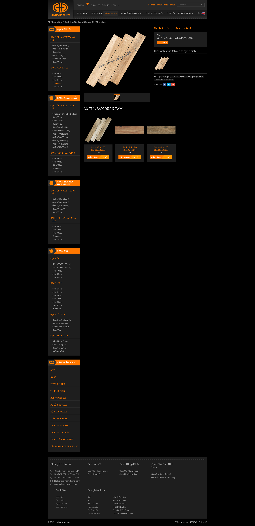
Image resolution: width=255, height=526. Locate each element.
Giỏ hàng (82, 5)
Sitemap (116, 5)
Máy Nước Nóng (59, 418)
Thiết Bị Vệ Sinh (59, 425)
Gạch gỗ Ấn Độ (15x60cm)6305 (98, 148)
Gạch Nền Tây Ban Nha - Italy (63, 219)
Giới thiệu (96, 13)
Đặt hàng (162, 43)
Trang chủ (82, 13)
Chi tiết (104, 157)
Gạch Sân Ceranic (60, 326)
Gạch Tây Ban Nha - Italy (65, 183)
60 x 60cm (57, 73)
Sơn (52, 370)
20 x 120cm (57, 86)
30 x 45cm (57, 274)
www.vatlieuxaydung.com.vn (65, 484)
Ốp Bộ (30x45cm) (60, 134)
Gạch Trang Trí (59, 55)
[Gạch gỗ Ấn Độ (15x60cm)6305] (98, 130)
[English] (203, 13)
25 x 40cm (57, 277)
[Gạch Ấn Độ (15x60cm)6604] (162, 63)
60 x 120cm (57, 80)
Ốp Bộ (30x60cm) (60, 137)
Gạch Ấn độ (70, 22)
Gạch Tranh (57, 62)
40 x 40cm (57, 305)
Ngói (53, 377)
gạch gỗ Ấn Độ (198, 77)
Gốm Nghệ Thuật (60, 341)
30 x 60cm (57, 271)
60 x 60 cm (57, 158)
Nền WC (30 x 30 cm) (61, 264)
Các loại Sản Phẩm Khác (64, 446)
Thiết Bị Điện (57, 391)
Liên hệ (200, 13)
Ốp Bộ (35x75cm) (60, 144)
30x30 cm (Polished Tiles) (64, 114)
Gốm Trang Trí (59, 344)
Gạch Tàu (56, 330)
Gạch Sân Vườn (59, 58)
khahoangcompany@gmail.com (67, 481)
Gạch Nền (55, 283)
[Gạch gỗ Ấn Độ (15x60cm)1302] (161, 130)
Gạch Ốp (54, 258)
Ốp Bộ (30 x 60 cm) (60, 45)
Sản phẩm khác (66, 362)
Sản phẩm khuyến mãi (131, 13)
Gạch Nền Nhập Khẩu (62, 152)
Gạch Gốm (57, 52)
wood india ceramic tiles (164, 80)
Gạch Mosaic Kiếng (61, 130)
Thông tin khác (154, 13)
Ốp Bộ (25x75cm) (60, 140)
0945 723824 (169, 4)
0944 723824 (156, 4)
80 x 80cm (57, 76)
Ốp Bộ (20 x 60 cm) (60, 199)
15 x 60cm (101, 22)
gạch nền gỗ (185, 77)
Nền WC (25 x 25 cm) (61, 267)
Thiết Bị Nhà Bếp (59, 432)
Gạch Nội (62, 250)
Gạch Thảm (57, 120)
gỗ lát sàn (174, 77)
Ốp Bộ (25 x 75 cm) (60, 48)
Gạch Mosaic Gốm (60, 127)
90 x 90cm (57, 233)
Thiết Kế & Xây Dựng (61, 439)
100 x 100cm (57, 165)
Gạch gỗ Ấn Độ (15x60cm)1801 (130, 148)
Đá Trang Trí (58, 351)
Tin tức (171, 13)
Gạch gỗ (165, 77)
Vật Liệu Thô (57, 384)
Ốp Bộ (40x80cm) (60, 147)
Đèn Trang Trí (58, 397)
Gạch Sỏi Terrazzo (60, 323)
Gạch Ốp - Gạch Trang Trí (62, 38)
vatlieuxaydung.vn (63, 522)
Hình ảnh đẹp (185, 13)
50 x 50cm (57, 302)
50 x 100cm (57, 292)
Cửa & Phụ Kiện (59, 411)
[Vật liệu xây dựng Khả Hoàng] (60, 9)
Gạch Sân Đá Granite (61, 320)
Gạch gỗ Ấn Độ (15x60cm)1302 (161, 148)
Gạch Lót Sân (57, 314)
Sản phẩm (110, 13)
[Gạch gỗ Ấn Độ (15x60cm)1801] (129, 130)
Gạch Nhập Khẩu (67, 97)
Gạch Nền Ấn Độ (86, 22)
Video (93, 5)
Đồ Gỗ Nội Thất (58, 404)
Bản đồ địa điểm (104, 5)
